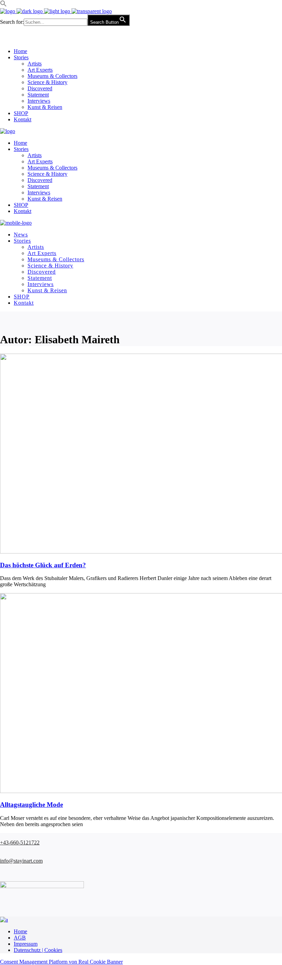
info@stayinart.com (21, 861)
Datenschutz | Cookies (38, 950)
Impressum (25, 944)
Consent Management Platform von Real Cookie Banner (61, 962)
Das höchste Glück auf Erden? (43, 565)
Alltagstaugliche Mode (31, 804)
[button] (3, 5)
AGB (20, 938)
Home (20, 931)
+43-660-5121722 (20, 842)
